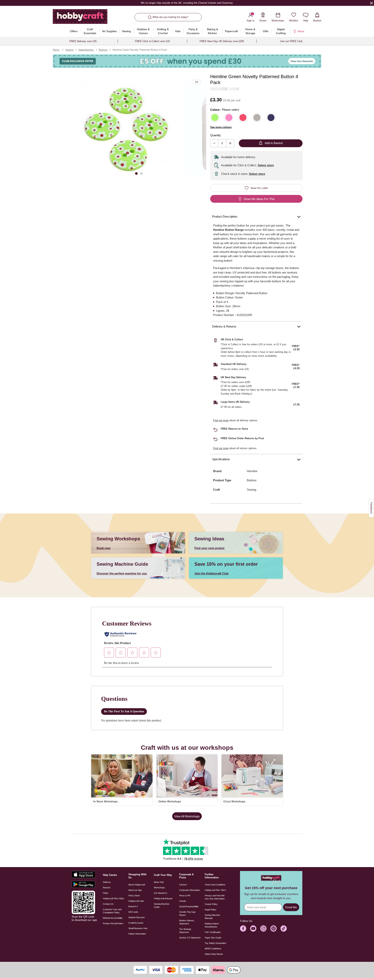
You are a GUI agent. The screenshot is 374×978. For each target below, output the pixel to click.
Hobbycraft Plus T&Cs (215, 890)
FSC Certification (213, 932)
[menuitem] (73, 31)
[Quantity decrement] (214, 143)
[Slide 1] (136, 173)
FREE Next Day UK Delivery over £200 (222, 41)
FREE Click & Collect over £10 (152, 41)
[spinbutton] (222, 143)
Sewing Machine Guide (161, 905)
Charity (182, 901)
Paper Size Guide (213, 937)
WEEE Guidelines (213, 948)
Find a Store (134, 895)
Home (56, 49)
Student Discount (136, 917)
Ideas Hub (159, 882)
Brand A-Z (133, 906)
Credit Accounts (135, 923)
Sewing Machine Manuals (212, 916)
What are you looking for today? (170, 17)
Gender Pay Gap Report (187, 913)
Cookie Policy (211, 904)
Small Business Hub (137, 928)
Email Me (291, 907)
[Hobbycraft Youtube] (253, 928)
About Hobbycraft (136, 884)
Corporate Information (189, 890)
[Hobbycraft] (80, 18)
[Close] (371, 3)
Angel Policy (210, 909)
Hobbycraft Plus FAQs (113, 898)
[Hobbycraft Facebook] (243, 928)
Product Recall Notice (113, 923)
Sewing (69, 49)
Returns (106, 887)
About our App (135, 890)
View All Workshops (187, 816)
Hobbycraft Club (136, 901)
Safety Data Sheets (214, 954)
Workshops (159, 887)
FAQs (105, 893)
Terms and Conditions (215, 884)
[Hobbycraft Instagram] (263, 928)
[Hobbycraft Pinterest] (273, 928)
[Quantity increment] (230, 143)
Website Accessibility (113, 918)
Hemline (252, 471)
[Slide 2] (141, 173)
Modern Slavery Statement (186, 922)
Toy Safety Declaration (215, 943)
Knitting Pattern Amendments (212, 925)
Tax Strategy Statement (185, 930)
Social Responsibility (188, 906)
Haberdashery (86, 49)
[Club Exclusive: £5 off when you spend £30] (187, 61)
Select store (266, 165)
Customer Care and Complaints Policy (112, 911)
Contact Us (108, 904)
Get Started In (160, 893)
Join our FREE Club (291, 41)
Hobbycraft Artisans (163, 898)
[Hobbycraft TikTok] (283, 928)
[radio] (215, 117)
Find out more (221, 420)
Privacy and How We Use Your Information (215, 897)
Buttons (103, 49)
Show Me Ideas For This (259, 199)
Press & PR (184, 895)
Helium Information (137, 934)
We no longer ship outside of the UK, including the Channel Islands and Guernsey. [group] (187, 2)
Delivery (107, 882)
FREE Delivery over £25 (83, 41)
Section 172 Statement (189, 937)
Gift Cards (133, 912)
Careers (183, 884)
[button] (126, 128)
